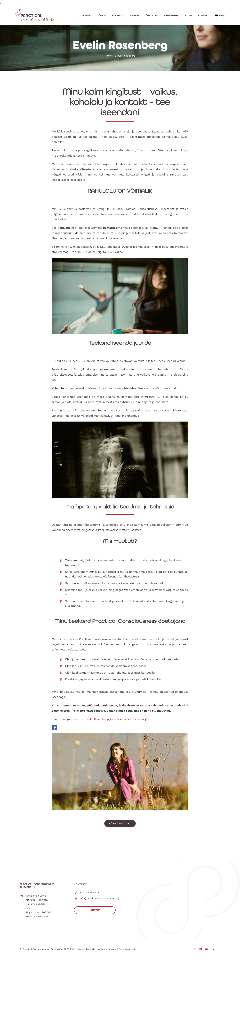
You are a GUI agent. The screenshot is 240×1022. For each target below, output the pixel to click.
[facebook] (195, 949)
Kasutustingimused (106, 949)
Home (108, 55)
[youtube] (201, 949)
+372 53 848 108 (89, 892)
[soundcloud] (212, 949)
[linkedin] (206, 949)
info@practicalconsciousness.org (99, 898)
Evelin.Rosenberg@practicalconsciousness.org (116, 719)
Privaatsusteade (127, 949)
